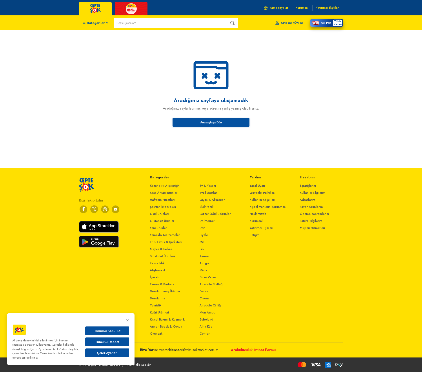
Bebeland (206, 319)
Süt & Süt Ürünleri (162, 256)
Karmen (205, 256)
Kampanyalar (278, 8)
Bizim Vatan (208, 277)
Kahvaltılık (157, 263)
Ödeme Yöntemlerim (314, 214)
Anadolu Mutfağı (211, 284)
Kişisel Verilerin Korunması (268, 207)
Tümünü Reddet (107, 342)
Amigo (204, 263)
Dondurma (157, 298)
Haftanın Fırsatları (162, 200)
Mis (202, 242)
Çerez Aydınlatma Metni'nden (48, 349)
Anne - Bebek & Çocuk (166, 326)
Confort (205, 333)
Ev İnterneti (207, 221)
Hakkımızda (258, 214)
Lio (202, 249)
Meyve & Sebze (161, 249)
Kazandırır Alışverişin (164, 185)
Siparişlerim (308, 185)
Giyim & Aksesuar (212, 200)
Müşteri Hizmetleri (312, 228)
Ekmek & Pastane (162, 284)
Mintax (204, 270)
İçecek (154, 277)
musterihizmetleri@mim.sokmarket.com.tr (188, 349)
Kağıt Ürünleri (159, 312)
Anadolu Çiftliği (210, 305)
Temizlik (155, 305)
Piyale (204, 235)
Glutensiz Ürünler (162, 221)
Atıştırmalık (158, 270)
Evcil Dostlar (208, 193)
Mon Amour (208, 312)
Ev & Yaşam (208, 185)
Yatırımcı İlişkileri (261, 228)
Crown (204, 298)
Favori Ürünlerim (311, 207)
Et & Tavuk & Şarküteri (166, 242)
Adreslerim (307, 200)
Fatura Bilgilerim (311, 221)
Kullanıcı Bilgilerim (313, 193)
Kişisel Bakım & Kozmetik (167, 319)
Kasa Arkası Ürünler (163, 193)
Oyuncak (156, 333)
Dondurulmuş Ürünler (165, 291)
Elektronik (206, 207)
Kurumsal (256, 221)
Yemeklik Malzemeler (165, 235)
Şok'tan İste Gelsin (163, 207)
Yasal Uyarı (257, 185)
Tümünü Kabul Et (107, 331)
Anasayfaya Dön (211, 122)
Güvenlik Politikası (262, 193)
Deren (204, 291)
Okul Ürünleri (159, 214)
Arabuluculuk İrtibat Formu (253, 349)
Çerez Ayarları (107, 353)
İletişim (254, 235)
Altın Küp (206, 326)
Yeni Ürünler (158, 228)
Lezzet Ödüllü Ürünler (215, 214)
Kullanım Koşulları (262, 200)
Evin (202, 228)
